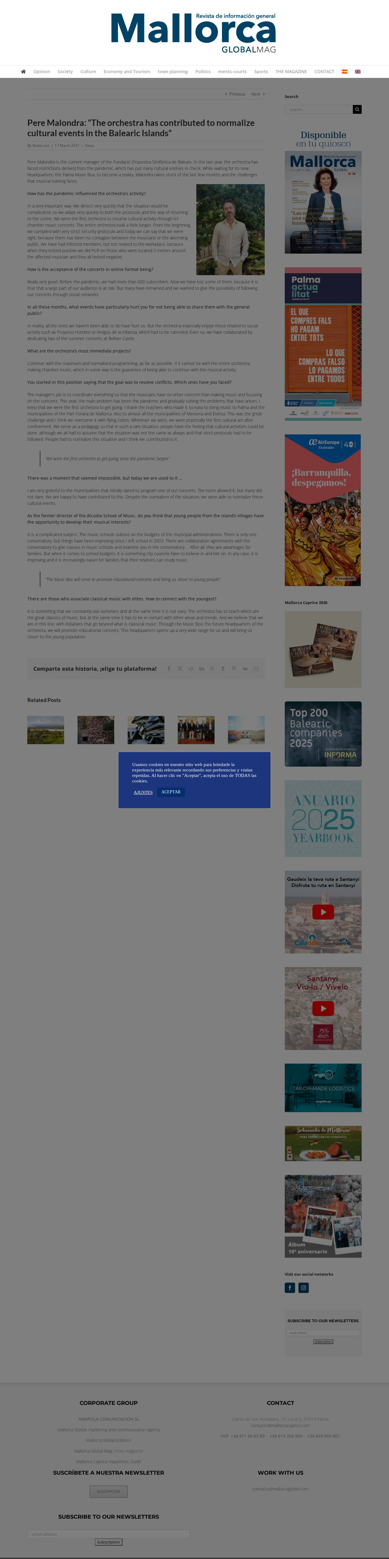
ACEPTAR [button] (171, 792)
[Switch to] (344, 72)
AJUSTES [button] (143, 792)
